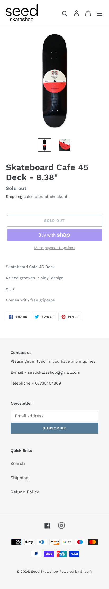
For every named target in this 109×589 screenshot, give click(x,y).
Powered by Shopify (76, 571)
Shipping (14, 196)
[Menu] (100, 13)
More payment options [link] (54, 248)
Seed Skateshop (44, 571)
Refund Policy (25, 491)
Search (18, 463)
